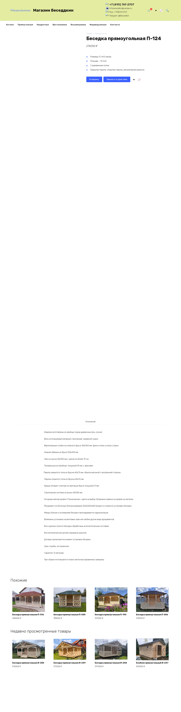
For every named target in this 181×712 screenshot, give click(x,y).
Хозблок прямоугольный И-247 (152, 663)
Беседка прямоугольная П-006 (152, 614)
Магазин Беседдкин (53, 10)
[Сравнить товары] (161, 10)
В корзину (94, 79)
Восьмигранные (78, 25)
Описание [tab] (90, 421)
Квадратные (43, 25)
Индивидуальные (98, 25)
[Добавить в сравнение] (139, 79)
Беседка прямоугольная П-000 (69, 614)
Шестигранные (60, 25)
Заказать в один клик (117, 79)
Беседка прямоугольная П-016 (28, 614)
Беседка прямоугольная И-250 (28, 663)
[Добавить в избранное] (134, 79)
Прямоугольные (25, 25)
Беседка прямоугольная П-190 (110, 614)
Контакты (115, 25)
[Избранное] (156, 10)
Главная (89, 33)
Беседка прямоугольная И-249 (70, 663)
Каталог (10, 25)
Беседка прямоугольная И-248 (111, 663)
